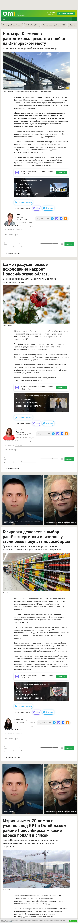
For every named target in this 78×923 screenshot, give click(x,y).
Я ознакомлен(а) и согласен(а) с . (21, 246)
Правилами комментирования (28, 246)
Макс (38, 208)
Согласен (73, 921)
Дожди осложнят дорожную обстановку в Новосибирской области (29, 402)
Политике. (10, 921)
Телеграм (49, 208)
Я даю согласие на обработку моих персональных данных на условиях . (31, 243)
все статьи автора (21, 222)
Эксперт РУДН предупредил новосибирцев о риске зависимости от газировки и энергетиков (29, 694)
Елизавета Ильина (19, 720)
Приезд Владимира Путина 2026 (54, 25)
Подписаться (61, 172)
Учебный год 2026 (32, 25)
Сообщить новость (25, 202)
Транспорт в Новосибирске (12, 25)
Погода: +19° (51, 13)
